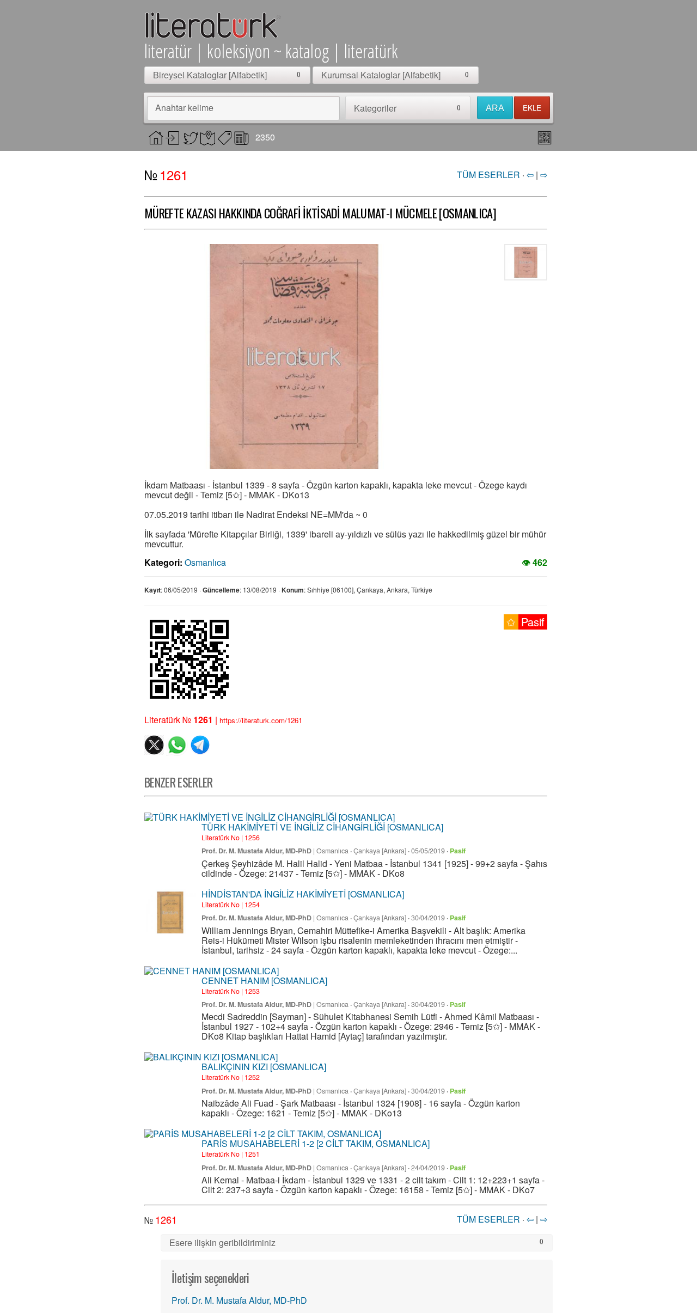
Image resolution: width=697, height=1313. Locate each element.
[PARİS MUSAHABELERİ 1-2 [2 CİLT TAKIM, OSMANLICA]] (262, 1134)
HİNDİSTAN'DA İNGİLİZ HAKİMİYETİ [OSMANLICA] (302, 894)
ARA (495, 108)
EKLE (532, 107)
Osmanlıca (205, 562)
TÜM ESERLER (488, 174)
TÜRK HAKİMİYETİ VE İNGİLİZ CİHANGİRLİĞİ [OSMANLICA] (322, 827)
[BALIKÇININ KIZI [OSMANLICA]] (211, 1057)
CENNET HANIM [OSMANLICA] (264, 980)
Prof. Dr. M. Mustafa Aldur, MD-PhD (256, 851)
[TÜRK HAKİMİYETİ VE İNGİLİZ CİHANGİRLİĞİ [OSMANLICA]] (269, 817)
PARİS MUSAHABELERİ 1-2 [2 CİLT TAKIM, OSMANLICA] (315, 1143)
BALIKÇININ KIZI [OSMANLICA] (263, 1066)
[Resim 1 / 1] (294, 356)
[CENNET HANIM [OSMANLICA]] (211, 971)
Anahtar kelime (184, 107)
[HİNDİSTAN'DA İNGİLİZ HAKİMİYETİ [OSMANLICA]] (170, 912)
